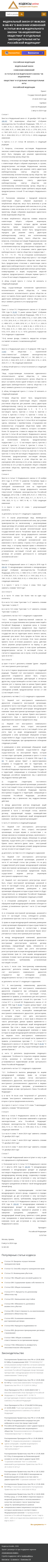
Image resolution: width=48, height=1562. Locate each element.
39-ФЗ (15, 312)
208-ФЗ (4, 121)
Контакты (5, 1559)
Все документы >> (38, 1524)
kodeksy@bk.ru (27, 1556)
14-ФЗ (4, 352)
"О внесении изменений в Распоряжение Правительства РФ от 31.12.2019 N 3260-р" (24, 1382)
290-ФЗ (4, 567)
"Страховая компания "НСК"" (24, 1475)
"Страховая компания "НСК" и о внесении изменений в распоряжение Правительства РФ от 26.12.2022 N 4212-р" (24, 1460)
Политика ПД (26, 1559)
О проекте (15, 1559)
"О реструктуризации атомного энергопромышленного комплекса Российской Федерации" (23, 1409)
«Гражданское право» (10, 1553)
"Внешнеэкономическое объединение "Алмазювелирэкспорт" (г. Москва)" (24, 1426)
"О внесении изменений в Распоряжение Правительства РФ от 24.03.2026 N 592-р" (24, 1486)
